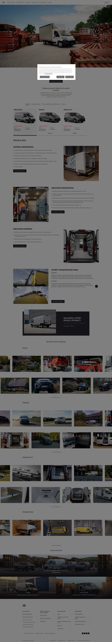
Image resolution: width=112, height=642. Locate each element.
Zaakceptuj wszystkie (69, 76)
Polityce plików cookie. (48, 73)
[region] (56, 72)
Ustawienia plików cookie (44, 76)
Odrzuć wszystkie (60, 76)
